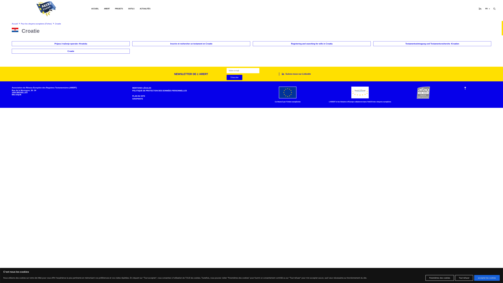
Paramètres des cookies (439, 278)
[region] (251, 275)
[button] (494, 9)
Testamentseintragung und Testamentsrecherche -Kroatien (432, 44)
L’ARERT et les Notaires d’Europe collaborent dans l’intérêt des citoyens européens (360, 102)
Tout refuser (464, 278)
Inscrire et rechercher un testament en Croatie (191, 44)
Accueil (95, 9)
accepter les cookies (487, 278)
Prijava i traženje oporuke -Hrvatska (70, 44)
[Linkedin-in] (480, 8)
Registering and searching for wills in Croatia (311, 44)
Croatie (70, 51)
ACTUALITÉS (145, 9)
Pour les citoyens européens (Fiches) (36, 24)
